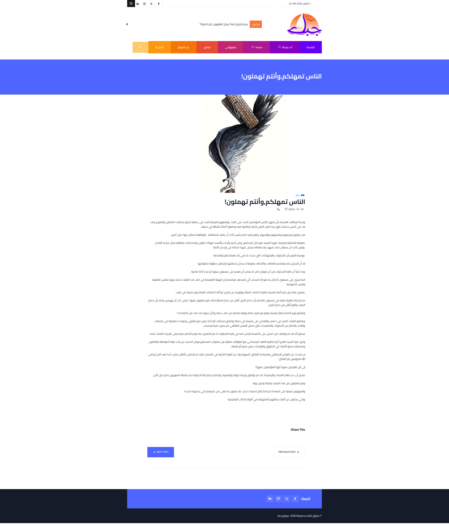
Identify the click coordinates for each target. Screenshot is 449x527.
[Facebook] (295, 498)
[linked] (269, 498)
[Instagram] (278, 498)
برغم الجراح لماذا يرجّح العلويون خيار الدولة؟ (224, 24)
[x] (286, 498)
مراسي (207, 47)
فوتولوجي (230, 47)
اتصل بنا (159, 47)
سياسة (259, 47)
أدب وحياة (287, 47)
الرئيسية (311, 47)
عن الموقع (183, 47)
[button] (131, 3)
